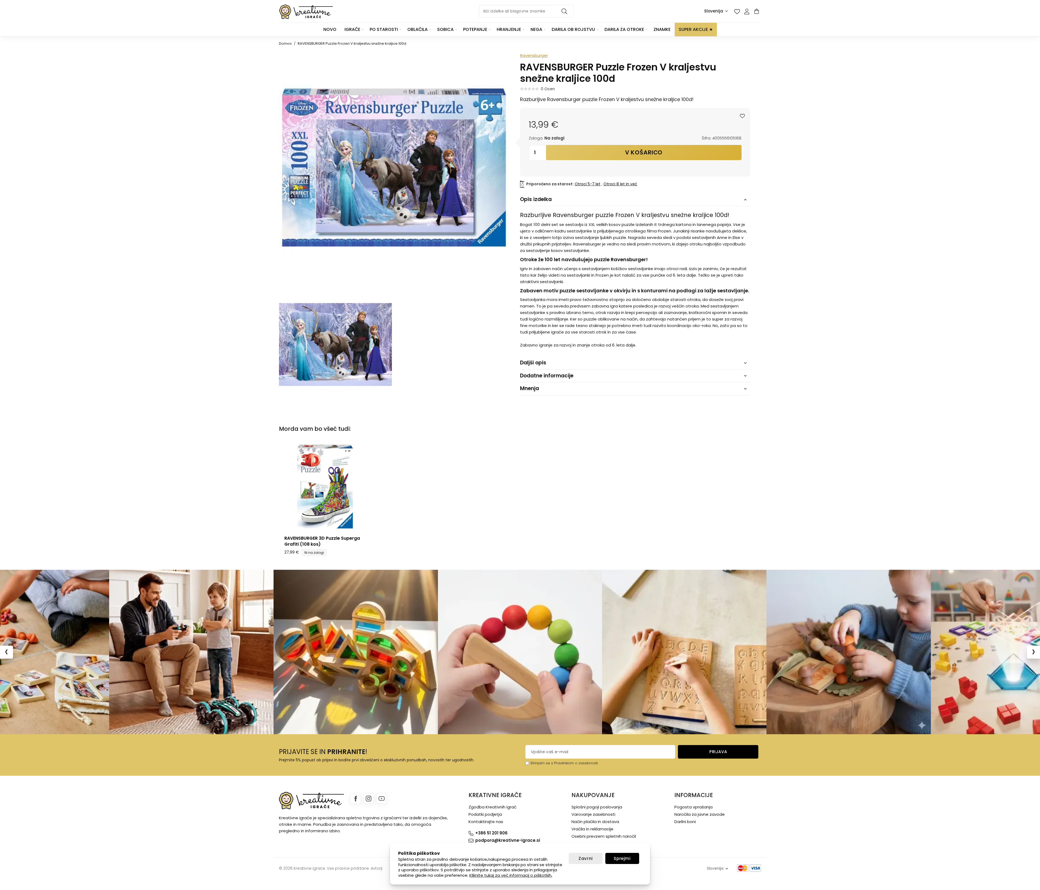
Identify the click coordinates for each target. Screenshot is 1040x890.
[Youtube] (381, 798)
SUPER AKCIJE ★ (696, 29)
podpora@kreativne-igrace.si (507, 840)
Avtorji (376, 868)
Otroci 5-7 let (587, 184)
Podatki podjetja (485, 814)
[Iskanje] (565, 11)
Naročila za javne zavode (699, 814)
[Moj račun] (747, 11)
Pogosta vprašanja (693, 807)
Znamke (662, 29)
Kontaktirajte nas (486, 821)
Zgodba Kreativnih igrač (492, 807)
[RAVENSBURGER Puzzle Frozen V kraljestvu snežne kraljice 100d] (335, 344)
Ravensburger (534, 55)
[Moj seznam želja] (737, 11)
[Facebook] (355, 798)
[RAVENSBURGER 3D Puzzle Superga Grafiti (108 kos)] (325, 486)
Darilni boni (685, 821)
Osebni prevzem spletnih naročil (603, 836)
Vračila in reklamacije (592, 829)
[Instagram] (368, 798)
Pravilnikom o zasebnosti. (576, 763)
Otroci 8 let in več (620, 184)
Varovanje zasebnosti (593, 814)
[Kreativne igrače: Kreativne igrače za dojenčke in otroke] (306, 12)
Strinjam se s (541, 763)
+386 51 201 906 (491, 833)
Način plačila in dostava (595, 821)
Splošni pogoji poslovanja (596, 807)
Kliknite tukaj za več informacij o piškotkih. (510, 875)
